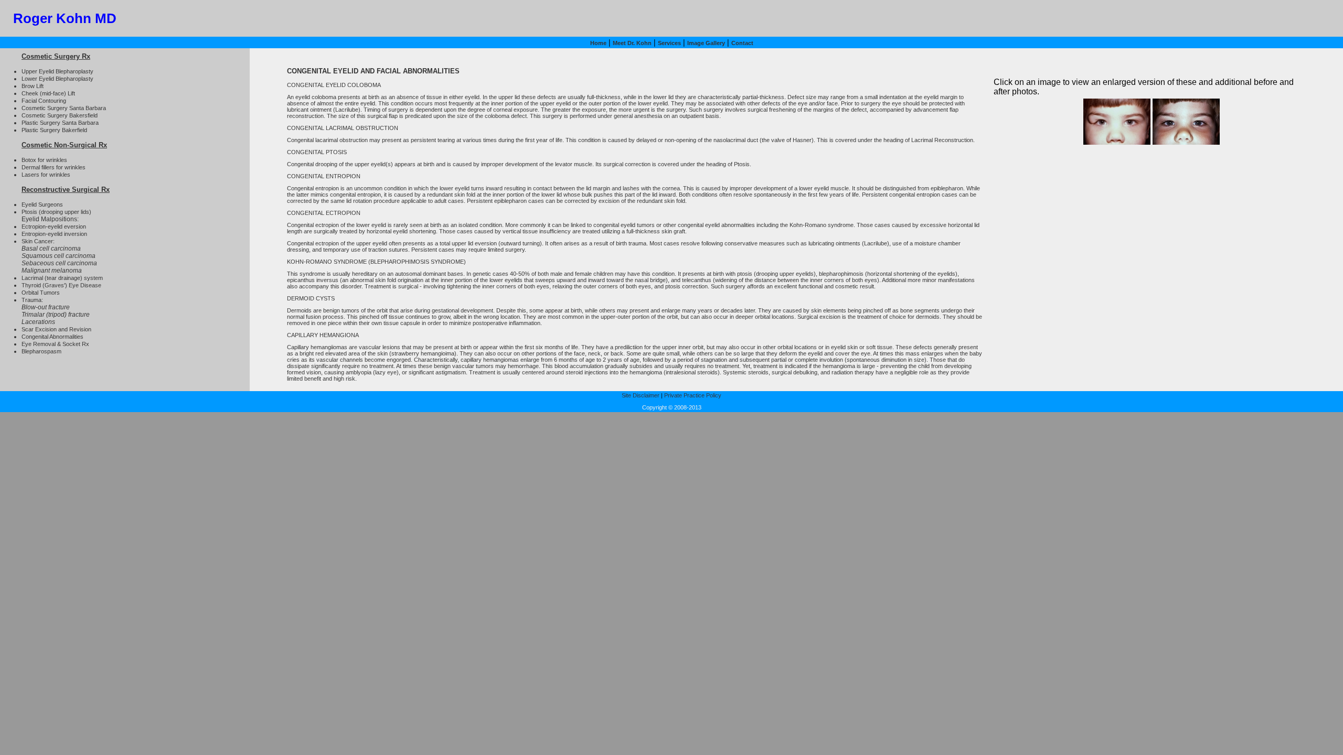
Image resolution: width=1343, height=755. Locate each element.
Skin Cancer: (38, 241)
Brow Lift (33, 86)
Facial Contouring (44, 101)
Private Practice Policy (692, 395)
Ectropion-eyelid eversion (54, 226)
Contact (742, 43)
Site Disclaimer (640, 395)
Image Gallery (706, 43)
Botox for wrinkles (44, 160)
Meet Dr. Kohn (632, 43)
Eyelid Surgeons (42, 204)
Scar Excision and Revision (56, 329)
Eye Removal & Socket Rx (55, 344)
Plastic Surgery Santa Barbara (60, 123)
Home (598, 43)
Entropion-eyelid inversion (54, 234)
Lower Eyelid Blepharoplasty (57, 79)
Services (669, 43)
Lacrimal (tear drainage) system (62, 278)
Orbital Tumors (41, 292)
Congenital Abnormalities (52, 336)
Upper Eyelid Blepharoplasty (57, 71)
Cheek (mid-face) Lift (48, 93)
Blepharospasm (41, 351)
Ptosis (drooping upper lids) (56, 212)
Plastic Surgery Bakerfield (54, 130)
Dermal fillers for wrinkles (54, 167)
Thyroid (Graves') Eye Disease (61, 285)
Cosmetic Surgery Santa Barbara (64, 108)
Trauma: (32, 300)
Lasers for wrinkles (46, 174)
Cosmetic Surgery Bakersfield (60, 115)
